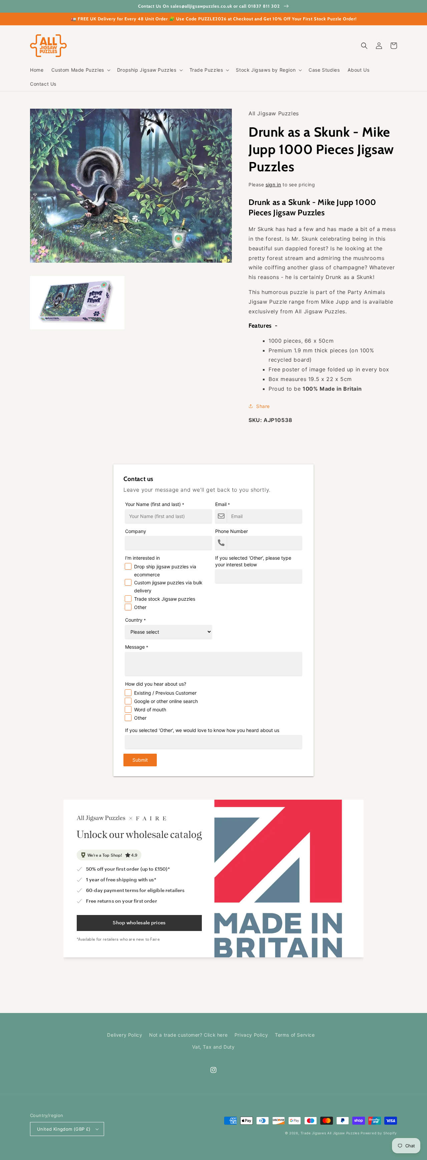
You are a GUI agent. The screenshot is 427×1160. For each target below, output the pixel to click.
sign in (273, 184)
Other (140, 607)
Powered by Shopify (379, 1133)
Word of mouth (150, 709)
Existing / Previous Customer (165, 693)
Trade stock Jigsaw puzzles (164, 599)
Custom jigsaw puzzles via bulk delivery (168, 586)
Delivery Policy (124, 1035)
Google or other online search (166, 701)
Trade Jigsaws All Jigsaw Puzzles (330, 1133)
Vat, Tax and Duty (213, 1047)
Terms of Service (295, 1035)
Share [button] (263, 406)
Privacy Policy (251, 1035)
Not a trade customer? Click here (188, 1035)
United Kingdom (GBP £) (64, 1129)
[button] (80, 70)
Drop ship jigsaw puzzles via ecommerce (165, 570)
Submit (140, 760)
